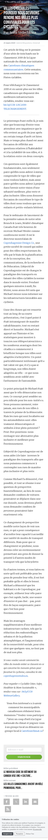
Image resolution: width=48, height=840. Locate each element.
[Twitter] (16, 802)
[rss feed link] (8, 809)
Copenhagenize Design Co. (19, 242)
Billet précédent (11, 768)
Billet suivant (10, 780)
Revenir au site (13, 2)
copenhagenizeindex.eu (16, 675)
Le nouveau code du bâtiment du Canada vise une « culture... (20, 773)
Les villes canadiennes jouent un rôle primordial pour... (23, 785)
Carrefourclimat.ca (31, 730)
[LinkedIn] (26, 802)
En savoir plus (37, 829)
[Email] (35, 802)
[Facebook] (7, 802)
